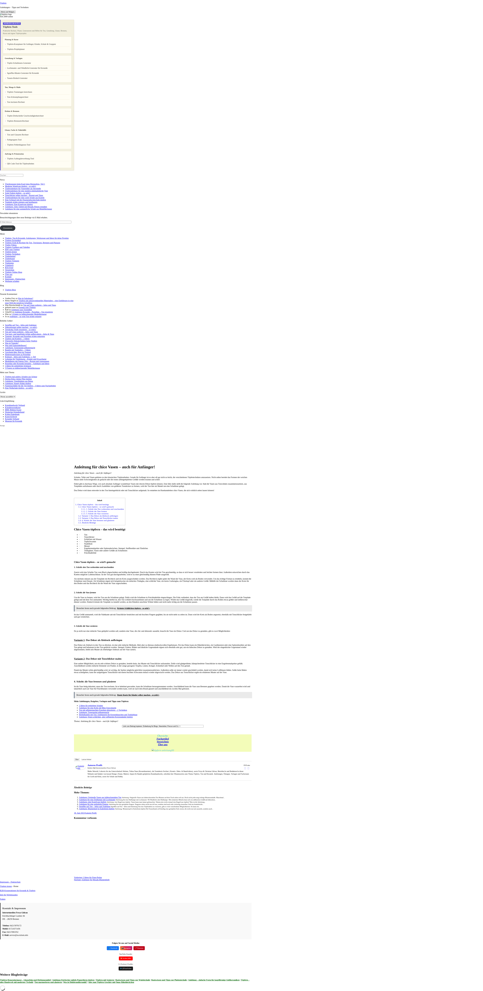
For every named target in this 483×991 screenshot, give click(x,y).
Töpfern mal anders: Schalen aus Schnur (21, 377)
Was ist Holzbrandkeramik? (75, 982)
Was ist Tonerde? (12, 343)
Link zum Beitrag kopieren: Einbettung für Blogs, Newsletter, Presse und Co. (151, 726)
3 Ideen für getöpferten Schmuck (18, 366)
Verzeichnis (9, 270)
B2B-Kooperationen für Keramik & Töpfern (17, 891)
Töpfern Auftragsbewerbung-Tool (20, 159)
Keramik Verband (12, 419)
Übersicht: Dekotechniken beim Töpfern (21, 341)
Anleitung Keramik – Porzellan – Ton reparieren (33, 312)
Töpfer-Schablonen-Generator (19, 63)
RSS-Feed (9, 268)
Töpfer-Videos (11, 245)
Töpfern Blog (10, 290)
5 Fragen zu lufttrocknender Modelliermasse (29, 314)
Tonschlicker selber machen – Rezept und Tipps (24, 195)
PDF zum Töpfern (12, 249)
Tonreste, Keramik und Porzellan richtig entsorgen (25, 336)
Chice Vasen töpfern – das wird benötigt (92, 504)
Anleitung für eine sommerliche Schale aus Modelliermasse (28, 209)
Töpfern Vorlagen (12, 261)
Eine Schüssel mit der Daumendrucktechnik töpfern (25, 200)
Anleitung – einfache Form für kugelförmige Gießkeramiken (213, 980)
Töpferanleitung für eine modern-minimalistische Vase (26, 191)
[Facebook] (245, 768)
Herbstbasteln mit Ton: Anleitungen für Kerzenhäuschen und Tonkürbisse (108, 715)
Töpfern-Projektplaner (16, 49)
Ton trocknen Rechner (16, 102)
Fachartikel (163, 738)
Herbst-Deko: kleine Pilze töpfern (18, 379)
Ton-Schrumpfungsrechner (17, 97)
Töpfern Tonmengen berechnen (19, 92)
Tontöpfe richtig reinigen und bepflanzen (21, 202)
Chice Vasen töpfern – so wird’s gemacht (96, 507)
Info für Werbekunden (9, 895)
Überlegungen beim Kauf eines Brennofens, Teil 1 (25, 184)
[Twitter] (248, 768)
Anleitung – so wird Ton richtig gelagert (25, 316)
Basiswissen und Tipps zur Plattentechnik (169, 980)
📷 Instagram (126, 948)
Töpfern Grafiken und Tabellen (17, 247)
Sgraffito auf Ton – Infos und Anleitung (20, 325)
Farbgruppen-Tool (14, 140)
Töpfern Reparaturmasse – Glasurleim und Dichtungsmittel (25, 980)
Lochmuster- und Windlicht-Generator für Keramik (27, 68)
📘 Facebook (112, 948)
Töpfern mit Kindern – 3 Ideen (17, 339)
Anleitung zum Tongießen (21, 310)
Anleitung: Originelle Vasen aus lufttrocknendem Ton (100, 797)
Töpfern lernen (11, 252)
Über (77, 759)
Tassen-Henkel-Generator (17, 78)
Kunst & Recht (11, 417)
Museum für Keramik (13, 421)
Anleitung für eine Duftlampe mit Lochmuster (97, 800)
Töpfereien (9, 263)
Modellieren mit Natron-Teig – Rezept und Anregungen (27, 361)
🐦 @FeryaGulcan (125, 968)
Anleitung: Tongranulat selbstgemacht (20, 348)
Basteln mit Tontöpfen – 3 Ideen (18, 350)
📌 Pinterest (139, 948)
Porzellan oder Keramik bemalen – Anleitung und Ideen (27, 364)
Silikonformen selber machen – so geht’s (21, 327)
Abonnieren (7, 228)
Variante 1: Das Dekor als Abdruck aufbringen (98, 516)
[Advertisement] (37, 444)
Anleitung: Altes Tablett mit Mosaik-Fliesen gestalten (26, 207)
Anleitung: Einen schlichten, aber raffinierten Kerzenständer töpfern (106, 717)
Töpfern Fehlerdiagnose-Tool (18, 145)
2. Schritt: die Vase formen (94, 511)
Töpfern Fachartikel (13, 240)
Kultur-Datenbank (12, 414)
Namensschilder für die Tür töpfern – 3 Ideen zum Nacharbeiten (30, 386)
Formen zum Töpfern (27, 307)
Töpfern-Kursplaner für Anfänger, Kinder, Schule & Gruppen (31, 44)
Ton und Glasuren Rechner (18, 135)
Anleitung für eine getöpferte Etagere (93, 804)
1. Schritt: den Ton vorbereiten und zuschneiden (102, 509)
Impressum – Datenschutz (10, 882)
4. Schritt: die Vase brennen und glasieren (96, 520)
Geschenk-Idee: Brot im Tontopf (18, 352)
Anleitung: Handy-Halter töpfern (18, 383)
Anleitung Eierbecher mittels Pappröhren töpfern (73, 980)
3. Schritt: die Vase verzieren (95, 513)
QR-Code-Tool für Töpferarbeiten (20, 164)
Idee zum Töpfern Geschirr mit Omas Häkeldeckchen (111, 982)
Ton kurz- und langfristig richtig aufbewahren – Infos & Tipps (29, 334)
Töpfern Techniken (12, 254)
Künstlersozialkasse (13, 407)
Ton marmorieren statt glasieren (48, 982)
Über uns (8, 274)
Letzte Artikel (86, 759)
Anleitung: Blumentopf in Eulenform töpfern (96, 809)
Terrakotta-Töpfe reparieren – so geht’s (20, 330)
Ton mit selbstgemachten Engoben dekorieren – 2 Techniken (103, 710)
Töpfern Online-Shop (13, 272)
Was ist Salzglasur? (25, 298)
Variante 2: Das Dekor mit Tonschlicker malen (98, 518)
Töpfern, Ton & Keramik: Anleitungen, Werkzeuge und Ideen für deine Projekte (37, 238)
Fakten (2, 899)
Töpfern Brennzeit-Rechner (18, 121)
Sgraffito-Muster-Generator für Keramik (23, 73)
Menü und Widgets (8, 12)
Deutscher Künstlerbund (14, 412)
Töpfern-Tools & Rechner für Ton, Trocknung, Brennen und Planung (32, 243)
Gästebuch (9, 265)
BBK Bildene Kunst (13, 410)
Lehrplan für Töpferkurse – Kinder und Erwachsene (25, 359)
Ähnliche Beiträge (87, 523)
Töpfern (3, 3)
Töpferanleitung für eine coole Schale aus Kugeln (24, 198)
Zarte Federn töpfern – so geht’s (17, 193)
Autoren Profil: (95, 765)
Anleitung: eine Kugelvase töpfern (92, 802)
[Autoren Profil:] (80, 769)
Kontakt (8, 277)
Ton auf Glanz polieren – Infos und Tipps (39, 305)
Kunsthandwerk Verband (15, 405)
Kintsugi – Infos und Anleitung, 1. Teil (20, 357)
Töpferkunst (10, 259)
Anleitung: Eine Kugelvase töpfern (19, 204)
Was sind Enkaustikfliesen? (16, 345)
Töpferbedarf (10, 256)
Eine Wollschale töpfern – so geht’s (19, 388)
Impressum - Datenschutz (15, 279)
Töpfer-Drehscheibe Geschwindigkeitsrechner (25, 116)
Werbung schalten (12, 281)
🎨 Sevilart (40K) (125, 958)
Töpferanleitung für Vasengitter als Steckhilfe (23, 188)
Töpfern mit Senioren (105, 980)
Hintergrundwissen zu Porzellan (17, 354)
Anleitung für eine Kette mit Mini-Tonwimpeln (97, 708)
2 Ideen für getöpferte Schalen (91, 706)
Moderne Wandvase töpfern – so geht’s (20, 186)
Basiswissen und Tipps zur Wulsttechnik (132, 980)
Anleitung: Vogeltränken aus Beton (19, 381)
